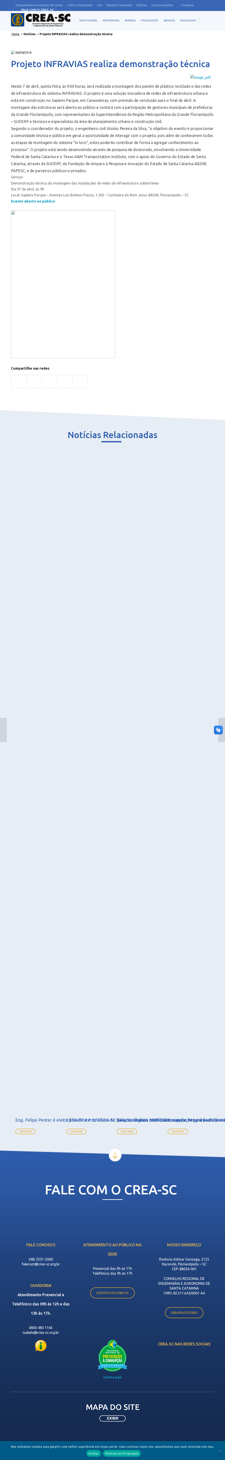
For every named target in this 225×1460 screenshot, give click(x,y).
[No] (219, 1450)
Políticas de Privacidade (122, 1453)
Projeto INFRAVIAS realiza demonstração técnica (110, 64)
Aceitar (94, 1453)
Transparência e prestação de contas (39, 5)
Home (16, 34)
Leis (99, 5)
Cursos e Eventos (162, 5)
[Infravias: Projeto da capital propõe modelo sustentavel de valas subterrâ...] (3, 730)
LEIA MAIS (25, 1131)
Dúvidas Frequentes (119, 5)
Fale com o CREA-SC (37, 10)
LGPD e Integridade (80, 5)
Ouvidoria (187, 5)
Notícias (142, 5)
